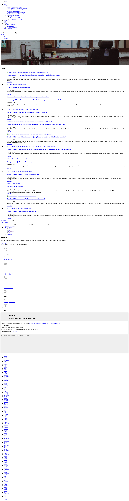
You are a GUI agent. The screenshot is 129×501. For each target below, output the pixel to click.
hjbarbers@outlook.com (9, 302)
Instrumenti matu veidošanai (13, 15)
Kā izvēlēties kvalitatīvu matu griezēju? (19, 87)
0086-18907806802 (8, 227)
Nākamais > (7, 220)
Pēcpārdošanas (10, 26)
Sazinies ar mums (8, 28)
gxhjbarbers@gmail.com (9, 226)
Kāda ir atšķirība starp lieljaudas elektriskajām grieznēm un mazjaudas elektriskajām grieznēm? (36, 137)
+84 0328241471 (8, 260)
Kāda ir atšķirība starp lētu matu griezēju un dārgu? (23, 174)
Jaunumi (6, 20)
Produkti (6, 5)
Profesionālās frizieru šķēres (16, 19)
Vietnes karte (12, 245)
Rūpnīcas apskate (11, 24)
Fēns (11, 16)
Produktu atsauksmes (11, 27)
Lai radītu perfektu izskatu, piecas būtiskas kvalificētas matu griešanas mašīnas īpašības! (34, 100)
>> (10, 220)
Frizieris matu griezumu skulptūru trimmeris (17, 8)
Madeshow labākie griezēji (15, 186)
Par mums (6, 23)
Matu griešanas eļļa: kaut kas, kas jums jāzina (21, 162)
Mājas (5, 4)
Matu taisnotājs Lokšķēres (16, 18)
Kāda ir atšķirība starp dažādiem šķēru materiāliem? (23, 211)
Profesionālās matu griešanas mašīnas (15, 9)
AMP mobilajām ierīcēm (21, 245)
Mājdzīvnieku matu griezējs (13, 11)
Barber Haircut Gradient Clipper (14, 7)
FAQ (5, 22)
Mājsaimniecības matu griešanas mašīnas (16, 13)
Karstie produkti (4, 245)
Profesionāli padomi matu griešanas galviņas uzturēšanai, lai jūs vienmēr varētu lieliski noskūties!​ (36, 124)
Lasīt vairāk (9, 82)
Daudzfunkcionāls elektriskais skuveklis (16, 12)
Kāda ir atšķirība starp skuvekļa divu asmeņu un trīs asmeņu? (26, 199)
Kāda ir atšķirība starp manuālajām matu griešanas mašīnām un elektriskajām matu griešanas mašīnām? (39, 149)
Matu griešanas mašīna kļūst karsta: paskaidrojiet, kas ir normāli (27, 112)
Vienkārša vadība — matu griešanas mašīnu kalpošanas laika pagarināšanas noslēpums (33, 75)
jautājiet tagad (4, 243)
